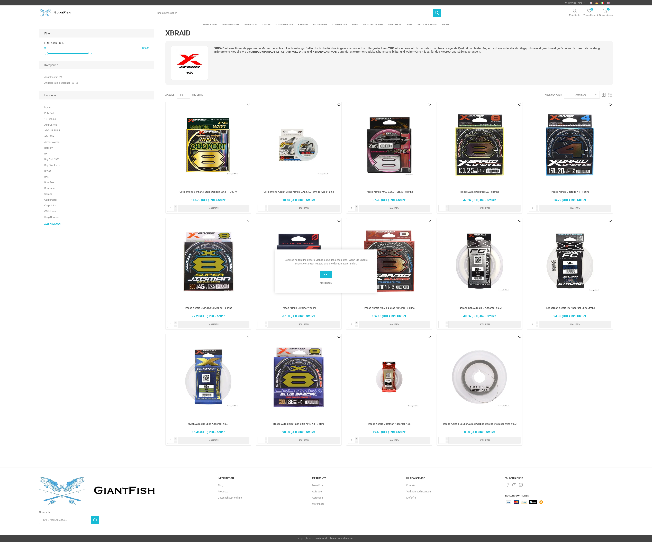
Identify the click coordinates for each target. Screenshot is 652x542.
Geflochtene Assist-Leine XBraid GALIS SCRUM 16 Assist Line (299, 191)
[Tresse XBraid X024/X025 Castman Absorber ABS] (389, 377)
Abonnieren (95, 520)
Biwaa (47, 170)
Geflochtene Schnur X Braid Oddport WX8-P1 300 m (208, 191)
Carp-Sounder (52, 217)
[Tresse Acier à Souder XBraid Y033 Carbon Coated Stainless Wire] (479, 377)
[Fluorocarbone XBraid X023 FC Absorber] (479, 261)
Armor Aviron (51, 142)
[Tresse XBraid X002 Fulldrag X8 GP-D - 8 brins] (389, 261)
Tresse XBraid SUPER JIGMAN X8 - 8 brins (208, 307)
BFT (46, 153)
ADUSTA (49, 136)
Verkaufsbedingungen (418, 491)
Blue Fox (49, 182)
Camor (48, 194)
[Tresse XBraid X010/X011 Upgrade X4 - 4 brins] (570, 145)
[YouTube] (514, 485)
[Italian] (602, 2)
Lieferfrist (411, 497)
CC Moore (50, 211)
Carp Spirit (50, 205)
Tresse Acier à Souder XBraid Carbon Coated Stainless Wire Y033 (480, 423)
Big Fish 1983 (51, 159)
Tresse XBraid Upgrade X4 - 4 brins (569, 191)
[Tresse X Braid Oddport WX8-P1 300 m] (208, 145)
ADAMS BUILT (52, 130)
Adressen (317, 497)
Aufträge (317, 491)
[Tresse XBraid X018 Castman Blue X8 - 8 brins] (298, 377)
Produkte (223, 491)
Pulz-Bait (49, 113)
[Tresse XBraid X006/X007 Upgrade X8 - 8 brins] (479, 145)
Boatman (49, 188)
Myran (47, 107)
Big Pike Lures (52, 165)
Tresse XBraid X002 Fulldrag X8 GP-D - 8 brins (389, 307)
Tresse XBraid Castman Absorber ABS (389, 423)
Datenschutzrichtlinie (230, 497)
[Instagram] (520, 485)
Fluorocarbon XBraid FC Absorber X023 (479, 307)
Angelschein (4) (53, 77)
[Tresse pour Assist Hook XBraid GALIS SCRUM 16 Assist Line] (298, 145)
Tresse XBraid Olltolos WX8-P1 (298, 307)
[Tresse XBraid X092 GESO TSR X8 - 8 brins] (389, 145)
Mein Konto (574, 15)
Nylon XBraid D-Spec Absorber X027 (208, 423)
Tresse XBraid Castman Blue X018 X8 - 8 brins (298, 423)
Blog (220, 485)
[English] (608, 2)
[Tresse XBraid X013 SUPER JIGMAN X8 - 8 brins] (208, 261)
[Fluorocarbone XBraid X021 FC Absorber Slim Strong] (570, 261)
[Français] (591, 2)
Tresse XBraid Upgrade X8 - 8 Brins (479, 191)
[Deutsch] (597, 2)
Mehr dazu (326, 283)
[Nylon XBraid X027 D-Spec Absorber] (208, 377)
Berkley (48, 147)
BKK (46, 176)
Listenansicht (610, 95)
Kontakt (410, 485)
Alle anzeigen (52, 224)
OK (326, 274)
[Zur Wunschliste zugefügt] (248, 104)
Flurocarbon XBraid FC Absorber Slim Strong (570, 307)
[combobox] (293, 13)
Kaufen (214, 208)
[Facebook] (508, 485)
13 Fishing (50, 119)
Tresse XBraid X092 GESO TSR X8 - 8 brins (389, 191)
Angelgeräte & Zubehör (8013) (61, 82)
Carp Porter (50, 199)
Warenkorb (318, 503)
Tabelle (603, 95)
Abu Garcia (50, 124)
